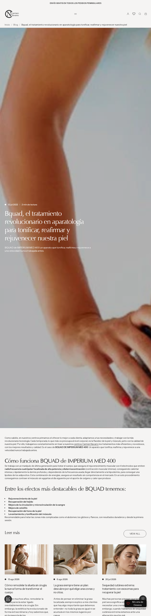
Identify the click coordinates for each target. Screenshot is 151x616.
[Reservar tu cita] (8, 599)
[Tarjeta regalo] (143, 599)
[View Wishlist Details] (134, 14)
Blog (15, 24)
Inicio (7, 24)
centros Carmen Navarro (86, 444)
